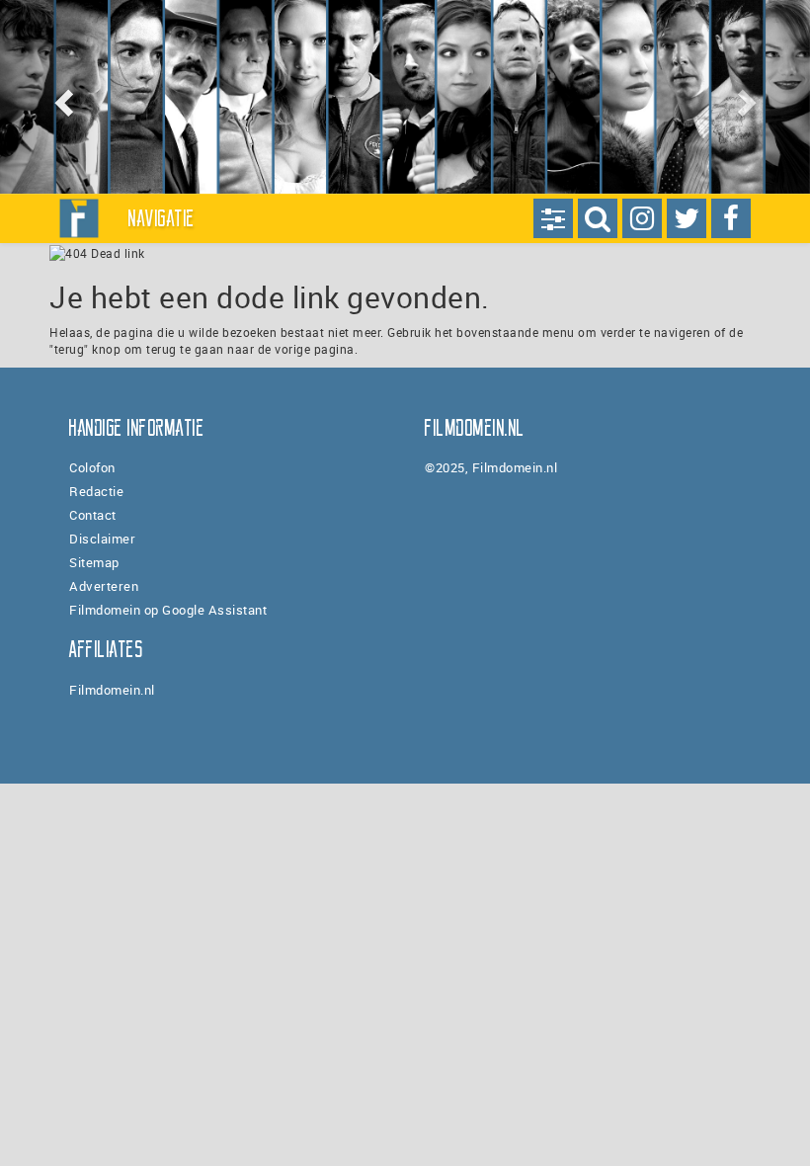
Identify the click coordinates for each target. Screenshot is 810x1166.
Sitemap (94, 562)
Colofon (92, 467)
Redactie (96, 491)
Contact (93, 515)
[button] (61, 97)
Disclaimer (102, 538)
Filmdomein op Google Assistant (168, 610)
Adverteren (103, 586)
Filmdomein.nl (112, 690)
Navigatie (162, 218)
